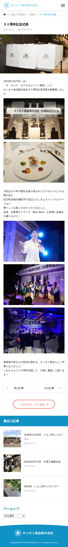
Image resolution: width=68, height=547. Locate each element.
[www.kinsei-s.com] (20, 5)
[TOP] (62, 540)
